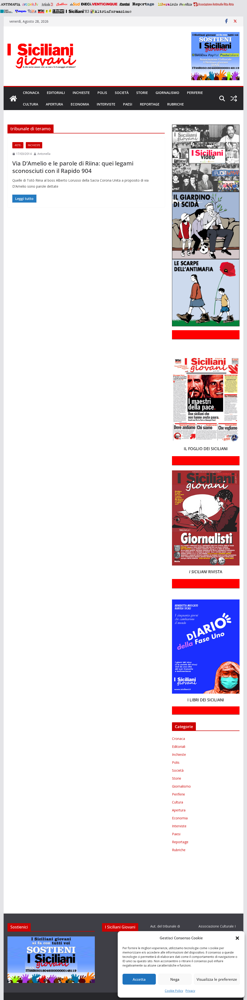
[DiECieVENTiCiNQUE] (99, 4)
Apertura (54, 104)
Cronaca (31, 92)
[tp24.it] (32, 11)
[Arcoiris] (31, 4)
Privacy (190, 991)
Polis (102, 92)
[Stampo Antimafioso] (7, 11)
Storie (142, 92)
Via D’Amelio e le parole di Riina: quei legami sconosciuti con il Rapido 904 (72, 167)
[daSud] (75, 4)
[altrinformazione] (110, 11)
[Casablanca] (62, 4)
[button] (237, 938)
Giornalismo (167, 92)
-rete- (17, 145)
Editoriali (56, 92)
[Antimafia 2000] (10, 4)
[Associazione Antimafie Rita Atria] (213, 4)
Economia (80, 104)
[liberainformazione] (168, 4)
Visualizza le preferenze (217, 979)
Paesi (127, 104)
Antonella (43, 154)
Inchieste (81, 92)
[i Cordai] (124, 4)
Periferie (195, 92)
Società (122, 92)
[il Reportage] (143, 4)
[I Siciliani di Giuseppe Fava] (58, 11)
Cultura (30, 104)
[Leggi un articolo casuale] (234, 98)
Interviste (106, 104)
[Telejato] (20, 11)
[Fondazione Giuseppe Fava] (48, 11)
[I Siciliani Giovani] (13, 98)
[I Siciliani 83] (77, 11)
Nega (174, 979)
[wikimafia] (41, 11)
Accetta (139, 979)
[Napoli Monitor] (185, 4)
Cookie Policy (174, 991)
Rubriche (175, 104)
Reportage (149, 104)
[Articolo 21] (47, 4)
